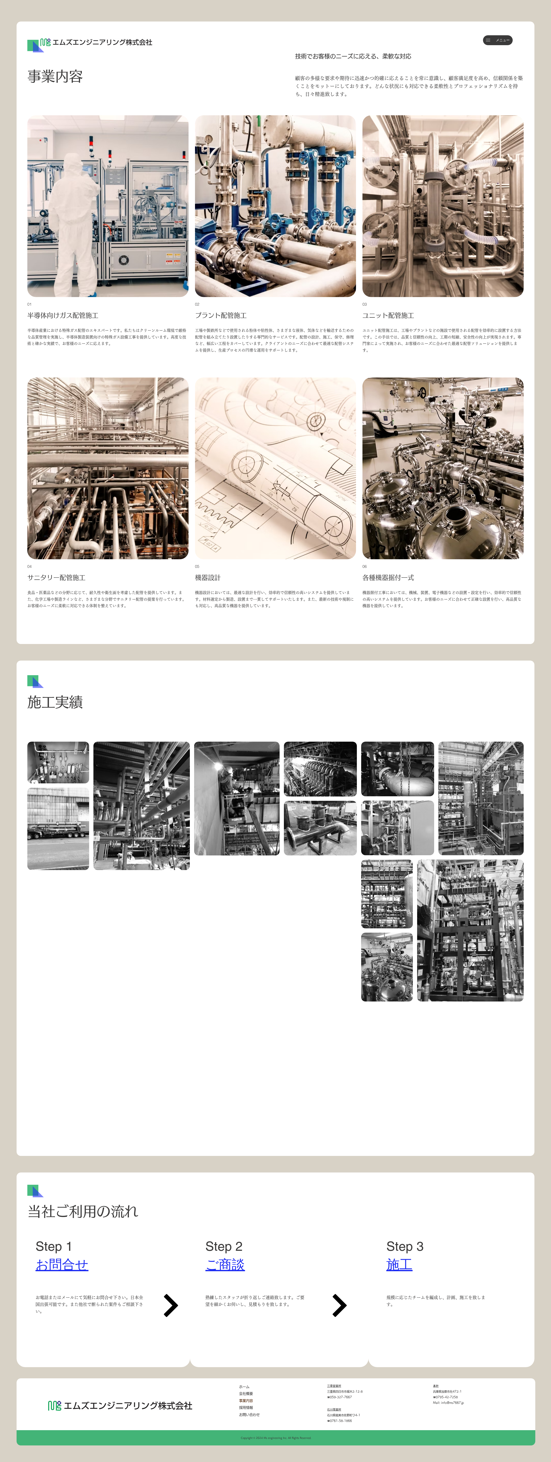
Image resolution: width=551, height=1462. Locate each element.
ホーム (244, 1386)
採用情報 (246, 1407)
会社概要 (246, 1393)
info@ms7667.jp (452, 1402)
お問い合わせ (249, 1414)
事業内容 (246, 1400)
